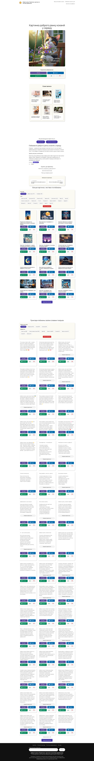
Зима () (66, 198)
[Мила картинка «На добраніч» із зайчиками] (47, 215)
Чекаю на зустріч (65, 331)
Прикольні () (33, 200)
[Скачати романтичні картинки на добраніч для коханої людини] (66, 260)
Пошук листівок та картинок (34, 747)
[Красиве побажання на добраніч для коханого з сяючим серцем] (66, 215)
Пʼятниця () (35, 203)
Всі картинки (40, 141)
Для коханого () (55, 198)
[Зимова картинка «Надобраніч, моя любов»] (28, 283)
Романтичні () (39, 198)
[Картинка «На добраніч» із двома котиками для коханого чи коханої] (28, 238)
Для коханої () (32, 198)
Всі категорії (23, 193)
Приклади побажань (52, 141)
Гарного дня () (24, 198)
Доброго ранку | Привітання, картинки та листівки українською (31, 2)
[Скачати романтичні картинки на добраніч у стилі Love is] (28, 260)
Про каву (57, 331)
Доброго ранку (35, 162)
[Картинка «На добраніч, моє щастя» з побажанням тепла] (47, 283)
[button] (24, 227)
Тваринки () (47, 198)
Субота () (29, 203)
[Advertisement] (47, 13)
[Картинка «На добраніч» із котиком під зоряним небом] (47, 238)
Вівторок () (23, 203)
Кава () (46, 203)
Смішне (23, 333)
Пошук (62, 749)
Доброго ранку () (31, 193)
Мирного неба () (53, 200)
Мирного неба (50, 331)
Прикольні (29, 333)
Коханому (44, 326)
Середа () (65, 200)
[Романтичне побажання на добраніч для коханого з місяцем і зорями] (28, 215)
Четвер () (60, 200)
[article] (28, 221)
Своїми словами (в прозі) (34, 331)
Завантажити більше (47, 302)
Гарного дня (24, 331)
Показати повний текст (66, 354)
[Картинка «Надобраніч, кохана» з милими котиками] (66, 283)
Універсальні (31, 326)
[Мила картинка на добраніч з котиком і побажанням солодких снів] (47, 260)
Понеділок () (45, 200)
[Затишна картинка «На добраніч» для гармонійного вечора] (66, 238)
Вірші (43, 331)
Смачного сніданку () (25, 200)
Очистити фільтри (47, 206)
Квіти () (41, 203)
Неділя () (51, 203)
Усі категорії (23, 326)
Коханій (38, 326)
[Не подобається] (60, 76)
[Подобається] (51, 76)
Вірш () (61, 198)
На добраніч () (39, 193)
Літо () (39, 200)
